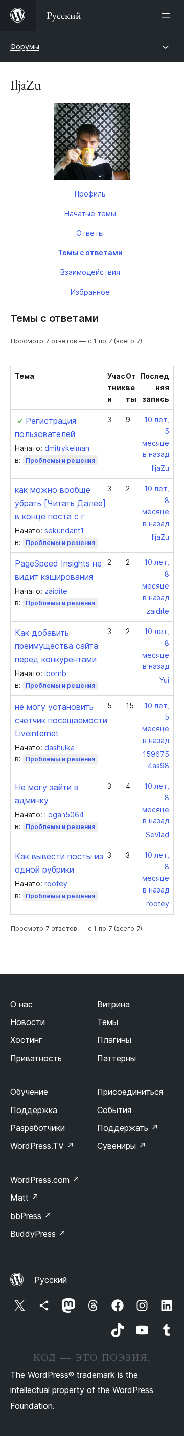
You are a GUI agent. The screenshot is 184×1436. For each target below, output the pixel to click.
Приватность (36, 1058)
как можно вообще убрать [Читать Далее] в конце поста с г (60, 503)
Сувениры (121, 1146)
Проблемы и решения (60, 460)
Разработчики (37, 1128)
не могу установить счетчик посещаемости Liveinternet (61, 720)
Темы (107, 1022)
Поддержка (33, 1110)
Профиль (90, 193)
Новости (27, 1022)
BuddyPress (38, 1234)
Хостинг (26, 1040)
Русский (50, 1280)
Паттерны (116, 1058)
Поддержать (127, 1128)
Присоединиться (130, 1091)
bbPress (31, 1216)
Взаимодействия (90, 272)
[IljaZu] (92, 143)
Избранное (90, 292)
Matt (24, 1197)
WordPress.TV (42, 1146)
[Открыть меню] (167, 15)
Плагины (114, 1040)
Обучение (29, 1091)
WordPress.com (45, 1179)
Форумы (24, 46)
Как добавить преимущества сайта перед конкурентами (56, 645)
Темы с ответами (90, 252)
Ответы (90, 233)
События (114, 1110)
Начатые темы (90, 213)
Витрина (113, 1004)
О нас (21, 1004)
